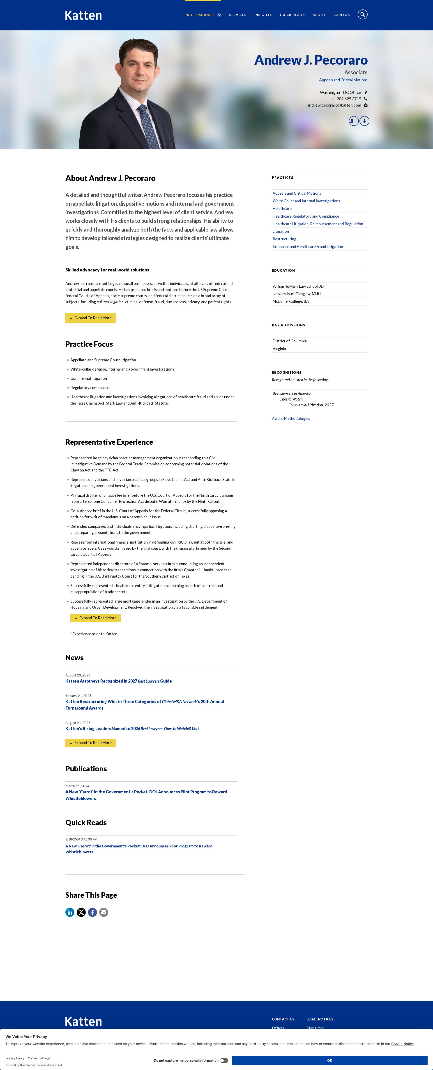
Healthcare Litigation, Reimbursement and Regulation (318, 223)
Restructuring (284, 239)
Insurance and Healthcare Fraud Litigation (308, 246)
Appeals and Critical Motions (343, 79)
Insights (263, 15)
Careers (342, 15)
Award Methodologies (291, 418)
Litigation (281, 231)
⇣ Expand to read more (90, 317)
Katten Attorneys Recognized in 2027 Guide (118, 680)
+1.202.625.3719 (346, 98)
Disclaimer (315, 1028)
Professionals (199, 15)
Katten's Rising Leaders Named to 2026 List (132, 728)
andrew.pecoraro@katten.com (334, 104)
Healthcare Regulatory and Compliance (306, 216)
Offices (278, 1028)
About (319, 15)
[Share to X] (81, 912)
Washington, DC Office (340, 92)
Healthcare (282, 208)
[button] (69, 912)
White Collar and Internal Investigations (306, 200)
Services (237, 15)
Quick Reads (292, 15)
